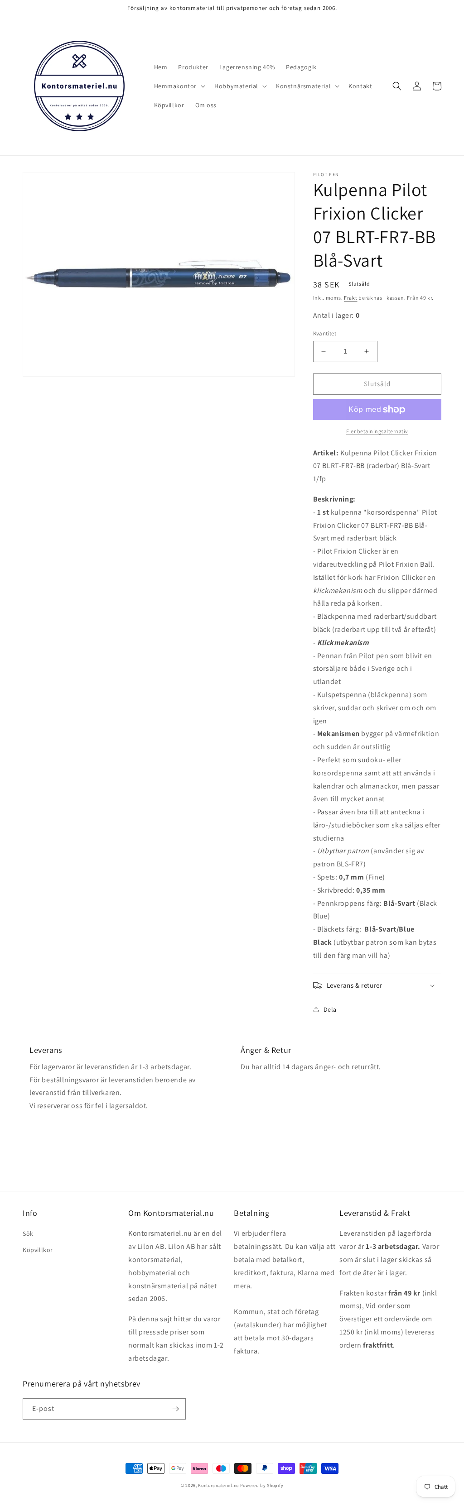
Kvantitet (325, 333)
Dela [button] (330, 1009)
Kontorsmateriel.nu (218, 1485)
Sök (28, 1233)
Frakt (351, 297)
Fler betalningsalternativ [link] (377, 431)
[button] (179, 86)
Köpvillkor (38, 1250)
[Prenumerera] (175, 1409)
